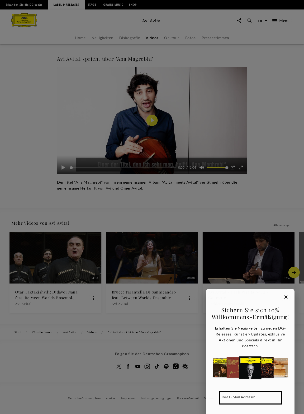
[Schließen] (286, 297)
